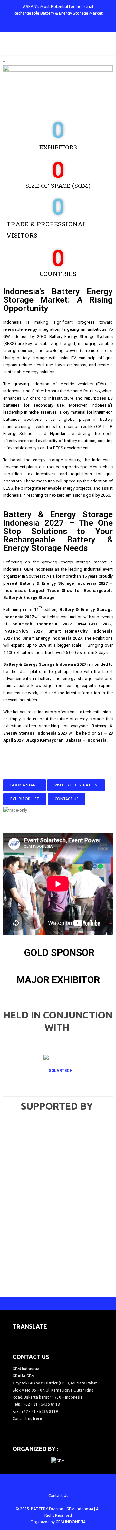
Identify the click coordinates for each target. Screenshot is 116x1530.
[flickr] (85, 25)
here (37, 1418)
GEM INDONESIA (71, 1522)
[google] (53, 25)
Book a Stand (24, 785)
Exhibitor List (24, 799)
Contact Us (66, 799)
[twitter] (42, 25)
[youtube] (63, 25)
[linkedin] (74, 25)
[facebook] (31, 25)
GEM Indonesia (79, 1509)
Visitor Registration (76, 785)
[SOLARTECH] (58, 1070)
